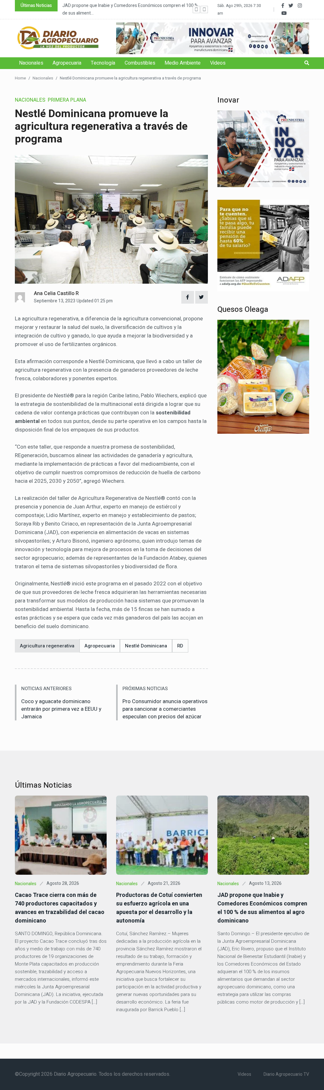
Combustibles (140, 63)
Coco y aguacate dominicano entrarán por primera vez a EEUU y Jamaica (61, 709)
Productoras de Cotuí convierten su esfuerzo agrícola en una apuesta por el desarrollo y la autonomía (159, 908)
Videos (218, 63)
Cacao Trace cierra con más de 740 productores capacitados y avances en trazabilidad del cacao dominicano (59, 908)
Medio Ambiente (183, 63)
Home (20, 78)
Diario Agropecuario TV (286, 1074)
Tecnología (103, 63)
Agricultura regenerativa (47, 645)
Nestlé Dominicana (146, 645)
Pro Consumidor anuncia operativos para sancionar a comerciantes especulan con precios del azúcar (165, 709)
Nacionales (31, 63)
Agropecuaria (67, 63)
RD (180, 645)
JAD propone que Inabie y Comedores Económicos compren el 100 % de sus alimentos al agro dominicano (262, 908)
